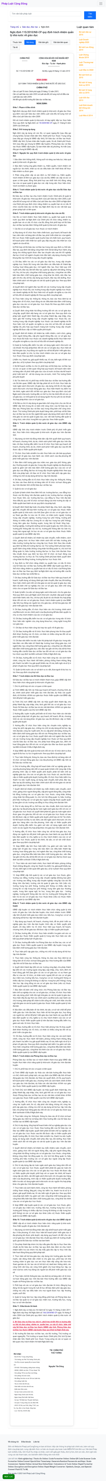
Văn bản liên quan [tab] (60, 42)
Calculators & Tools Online (65, 1464)
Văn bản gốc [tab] (43, 42)
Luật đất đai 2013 (84, 99)
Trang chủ (14, 27)
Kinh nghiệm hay (25, 1459)
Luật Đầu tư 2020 (86, 70)
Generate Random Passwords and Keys (68, 1461)
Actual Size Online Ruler (42, 1464)
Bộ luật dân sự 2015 (85, 33)
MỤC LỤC (8, 1476)
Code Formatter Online (59, 1459)
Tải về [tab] (15, 47)
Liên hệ (36, 1442)
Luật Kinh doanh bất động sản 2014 (86, 108)
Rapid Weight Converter (54, 1467)
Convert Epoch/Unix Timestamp (36, 1461)
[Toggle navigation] (100, 3)
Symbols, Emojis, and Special (78, 1467)
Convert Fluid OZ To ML (18, 1469)
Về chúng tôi (13, 1442)
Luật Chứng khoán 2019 (84, 56)
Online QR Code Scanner (80, 1459)
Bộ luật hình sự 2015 (85, 76)
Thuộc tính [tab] (17, 42)
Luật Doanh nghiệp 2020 (84, 41)
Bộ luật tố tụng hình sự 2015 (85, 83)
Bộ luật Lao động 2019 (86, 48)
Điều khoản (26, 1442)
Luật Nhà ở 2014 (86, 115)
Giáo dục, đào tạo (30, 27)
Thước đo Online (40, 1459)
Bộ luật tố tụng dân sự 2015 (85, 91)
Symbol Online (25, 1464)
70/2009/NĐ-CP (45, 123)
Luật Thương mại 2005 (86, 63)
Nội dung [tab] (30, 42)
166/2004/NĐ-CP (50, 1313)
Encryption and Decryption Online (29, 1467)
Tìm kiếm (90, 15)
